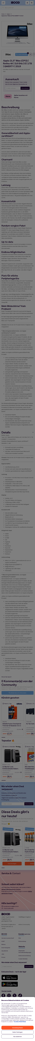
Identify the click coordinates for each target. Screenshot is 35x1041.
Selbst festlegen (17, 1032)
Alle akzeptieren (17, 1028)
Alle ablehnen (17, 1036)
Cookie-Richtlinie (20, 1021)
